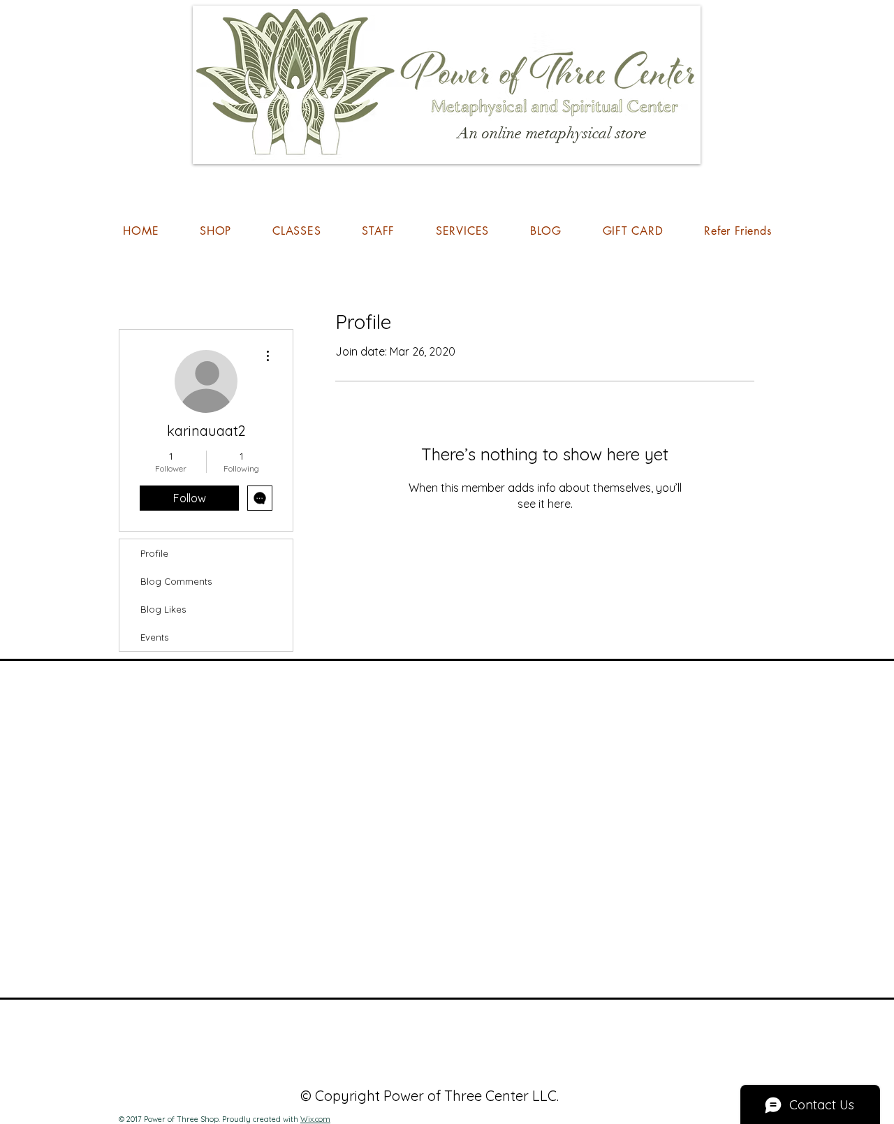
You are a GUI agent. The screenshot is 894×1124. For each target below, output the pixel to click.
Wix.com (315, 1119)
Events (154, 637)
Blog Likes (163, 609)
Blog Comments (176, 581)
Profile (154, 553)
